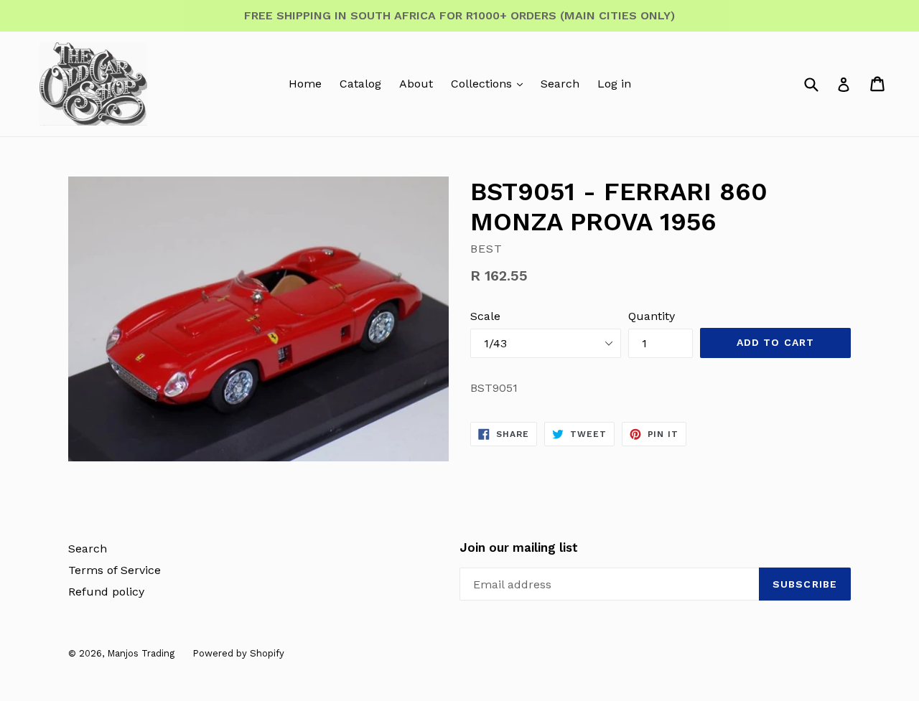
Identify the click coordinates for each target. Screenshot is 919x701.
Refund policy (106, 591)
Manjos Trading (140, 653)
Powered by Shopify (238, 653)
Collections (483, 83)
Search (560, 83)
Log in (614, 83)
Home (305, 83)
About (416, 83)
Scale (485, 316)
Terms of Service (114, 570)
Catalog (360, 83)
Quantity (651, 316)
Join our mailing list (519, 547)
